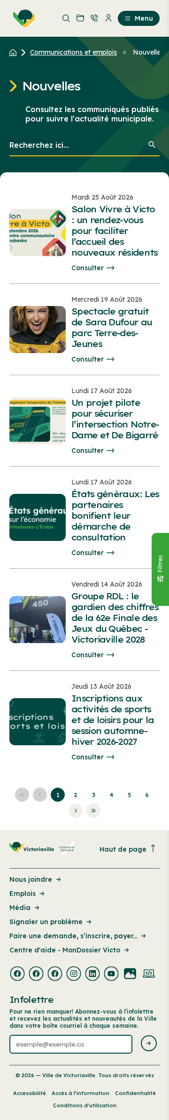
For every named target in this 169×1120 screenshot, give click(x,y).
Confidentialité (135, 1093)
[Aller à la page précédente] (40, 795)
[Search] (152, 146)
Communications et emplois (73, 52)
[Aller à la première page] (22, 795)
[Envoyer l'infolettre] (149, 1044)
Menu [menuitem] (144, 18)
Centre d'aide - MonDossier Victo (64, 950)
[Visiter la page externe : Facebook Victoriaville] (17, 974)
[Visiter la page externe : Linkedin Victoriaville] (92, 974)
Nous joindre (30, 879)
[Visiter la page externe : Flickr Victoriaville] (130, 974)
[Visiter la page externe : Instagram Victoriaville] (74, 974)
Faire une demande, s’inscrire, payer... (73, 936)
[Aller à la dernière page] (93, 811)
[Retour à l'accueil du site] (15, 52)
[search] (84, 145)
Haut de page (123, 849)
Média (20, 907)
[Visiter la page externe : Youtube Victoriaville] (111, 974)
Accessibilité (29, 1093)
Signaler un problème (46, 922)
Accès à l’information (80, 1093)
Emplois (22, 893)
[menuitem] (22, 18)
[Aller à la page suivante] (75, 811)
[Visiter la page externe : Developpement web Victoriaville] (149, 974)
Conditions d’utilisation (84, 1105)
